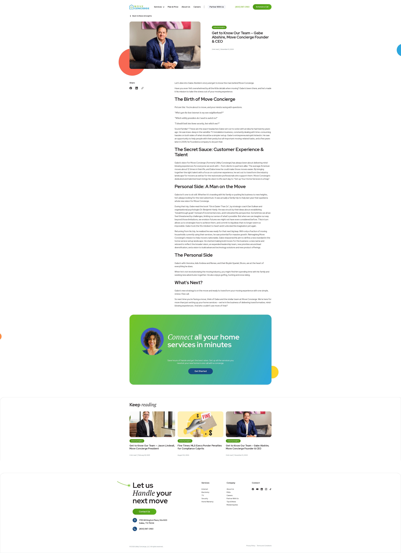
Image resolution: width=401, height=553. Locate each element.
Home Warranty (207, 502)
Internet (205, 489)
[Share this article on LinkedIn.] (136, 88)
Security (205, 498)
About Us (186, 7)
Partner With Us (217, 7)
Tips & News (231, 502)
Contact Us (144, 511)
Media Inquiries (232, 505)
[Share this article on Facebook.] (130, 88)
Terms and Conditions (264, 546)
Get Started (201, 371)
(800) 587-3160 (242, 7)
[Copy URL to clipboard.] (142, 88)
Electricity (205, 492)
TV (203, 495)
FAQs (229, 492)
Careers (197, 7)
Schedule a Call (262, 7)
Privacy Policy (250, 546)
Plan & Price (173, 7)
